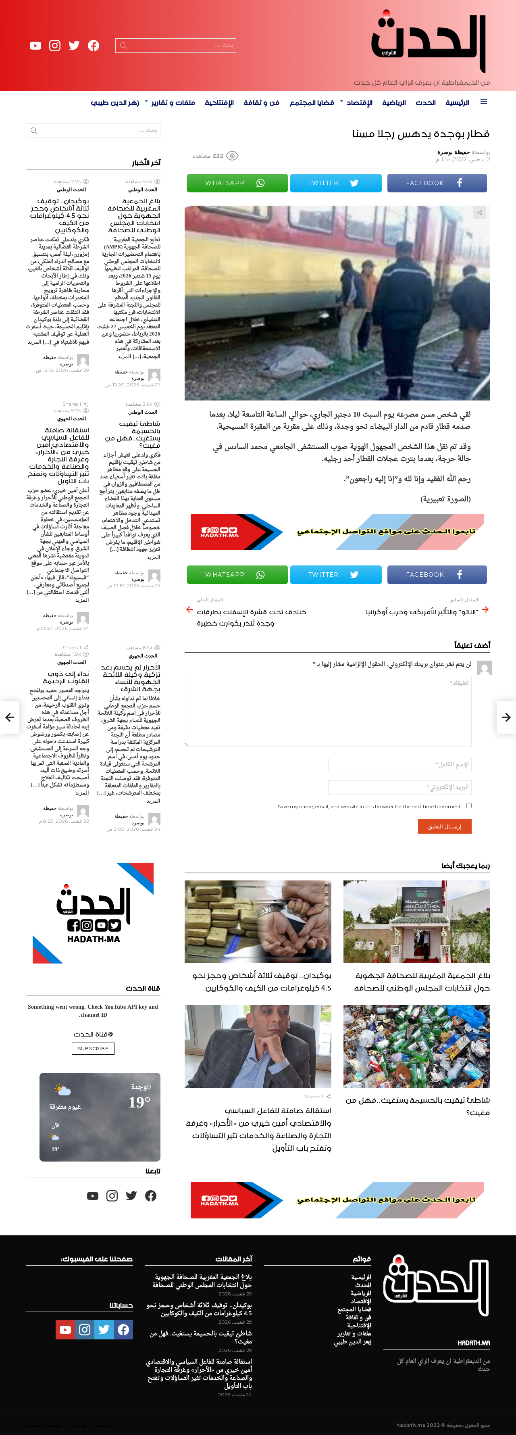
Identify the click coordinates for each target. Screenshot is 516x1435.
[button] (53, 1138)
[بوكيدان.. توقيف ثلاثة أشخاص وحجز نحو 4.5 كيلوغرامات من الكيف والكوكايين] (258, 921)
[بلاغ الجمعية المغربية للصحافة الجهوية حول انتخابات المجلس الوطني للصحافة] (416, 921)
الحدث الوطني (142, 189)
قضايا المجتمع (312, 101)
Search (123, 47)
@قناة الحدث (93, 1033)
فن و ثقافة (261, 101)
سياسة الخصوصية (43, 1425)
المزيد (124, 356)
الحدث (426, 101)
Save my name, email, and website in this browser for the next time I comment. (369, 806)
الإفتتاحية (219, 101)
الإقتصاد (359, 101)
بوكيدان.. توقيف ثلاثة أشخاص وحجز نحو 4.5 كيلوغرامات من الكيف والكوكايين (261, 980)
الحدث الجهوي (71, 418)
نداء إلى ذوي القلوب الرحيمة (66, 676)
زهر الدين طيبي (115, 101)
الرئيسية (457, 101)
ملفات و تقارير (173, 101)
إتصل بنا (78, 1425)
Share (479, 212)
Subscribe (93, 1048)
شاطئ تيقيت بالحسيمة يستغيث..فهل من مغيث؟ (417, 1105)
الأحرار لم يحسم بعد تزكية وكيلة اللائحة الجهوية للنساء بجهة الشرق (130, 677)
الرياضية (394, 101)
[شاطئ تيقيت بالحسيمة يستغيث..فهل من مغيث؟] (416, 1046)
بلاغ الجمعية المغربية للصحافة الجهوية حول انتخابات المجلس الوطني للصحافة (422, 980)
